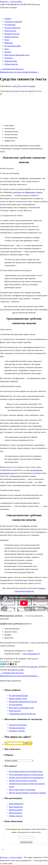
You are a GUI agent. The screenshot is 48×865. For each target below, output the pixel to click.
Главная (7, 19)
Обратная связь (10, 61)
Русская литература (12, 28)
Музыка (7, 52)
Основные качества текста (12, 69)
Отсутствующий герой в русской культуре (26, 775)
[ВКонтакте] (3, 664)
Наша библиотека (16, 804)
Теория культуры (11, 37)
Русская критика (15, 705)
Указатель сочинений (13, 22)
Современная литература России (22, 714)
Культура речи (10, 31)
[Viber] (13, 664)
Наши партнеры (15, 813)
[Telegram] (8, 664)
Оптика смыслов (11, 64)
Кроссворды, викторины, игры (16, 55)
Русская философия (12, 46)
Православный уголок (18, 699)
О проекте (8, 58)
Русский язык (9, 25)
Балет (6, 49)
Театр (6, 40)
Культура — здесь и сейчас (11, 1)
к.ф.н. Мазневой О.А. (31, 654)
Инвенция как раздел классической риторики (19, 72)
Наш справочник (16, 807)
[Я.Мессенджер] (1, 664)
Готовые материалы (17, 728)
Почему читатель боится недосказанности (26, 778)
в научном (16, 192)
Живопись (8, 43)
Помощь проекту (16, 810)
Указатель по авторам (18, 725)
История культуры (11, 34)
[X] (11, 664)
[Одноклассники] (6, 664)
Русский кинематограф (18, 695)
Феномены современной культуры (23, 702)
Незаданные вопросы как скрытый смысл (26, 771)
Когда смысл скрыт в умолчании (22, 790)
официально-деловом (33, 192)
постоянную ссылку (16, 670)
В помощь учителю (17, 731)
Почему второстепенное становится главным (27, 793)
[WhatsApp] (16, 664)
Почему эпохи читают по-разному (23, 781)
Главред (32, 86)
